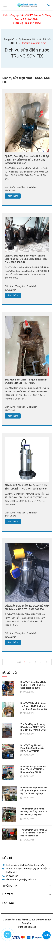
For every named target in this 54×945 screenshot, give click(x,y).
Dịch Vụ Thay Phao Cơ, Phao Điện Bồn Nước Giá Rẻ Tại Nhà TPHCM (32, 748)
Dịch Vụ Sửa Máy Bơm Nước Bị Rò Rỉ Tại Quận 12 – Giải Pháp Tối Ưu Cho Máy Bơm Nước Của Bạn (27, 159)
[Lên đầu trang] (46, 923)
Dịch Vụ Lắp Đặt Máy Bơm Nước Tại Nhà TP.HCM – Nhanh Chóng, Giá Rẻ (33, 769)
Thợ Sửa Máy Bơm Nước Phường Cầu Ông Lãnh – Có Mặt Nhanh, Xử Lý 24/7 (33, 812)
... (41, 661)
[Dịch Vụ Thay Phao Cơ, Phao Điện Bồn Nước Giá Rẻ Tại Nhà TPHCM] (8, 751)
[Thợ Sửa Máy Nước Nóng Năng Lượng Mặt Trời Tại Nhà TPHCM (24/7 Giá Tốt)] (7, 730)
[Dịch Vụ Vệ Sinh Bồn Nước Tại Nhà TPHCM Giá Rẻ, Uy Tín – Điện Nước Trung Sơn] (8, 709)
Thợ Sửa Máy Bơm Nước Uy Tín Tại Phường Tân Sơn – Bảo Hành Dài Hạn (33, 833)
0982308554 (12, 876)
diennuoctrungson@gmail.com (21, 879)
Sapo (33, 927)
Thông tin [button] (10, 885)
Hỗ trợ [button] (7, 894)
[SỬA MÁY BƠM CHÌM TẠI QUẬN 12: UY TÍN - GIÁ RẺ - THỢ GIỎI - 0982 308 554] (27, 459)
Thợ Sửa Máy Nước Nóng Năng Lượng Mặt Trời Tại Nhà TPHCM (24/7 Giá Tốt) (33, 727)
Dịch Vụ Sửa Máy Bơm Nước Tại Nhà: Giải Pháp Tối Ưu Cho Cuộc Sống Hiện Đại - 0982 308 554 (26, 259)
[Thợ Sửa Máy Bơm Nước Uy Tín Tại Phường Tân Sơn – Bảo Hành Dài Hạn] (9, 834)
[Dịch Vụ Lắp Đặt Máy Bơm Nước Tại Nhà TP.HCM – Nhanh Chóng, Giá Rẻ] (8, 772)
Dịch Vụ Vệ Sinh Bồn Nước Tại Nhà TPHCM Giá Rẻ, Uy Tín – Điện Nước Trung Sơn (33, 706)
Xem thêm (13, 196)
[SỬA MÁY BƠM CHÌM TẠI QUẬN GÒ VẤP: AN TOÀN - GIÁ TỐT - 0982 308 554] (27, 572)
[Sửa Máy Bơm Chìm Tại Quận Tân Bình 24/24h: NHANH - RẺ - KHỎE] (27, 346)
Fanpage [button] (8, 902)
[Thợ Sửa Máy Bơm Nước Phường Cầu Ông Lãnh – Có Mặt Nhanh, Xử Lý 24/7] (9, 815)
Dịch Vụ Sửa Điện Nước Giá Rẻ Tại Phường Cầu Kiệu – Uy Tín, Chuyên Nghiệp (33, 790)
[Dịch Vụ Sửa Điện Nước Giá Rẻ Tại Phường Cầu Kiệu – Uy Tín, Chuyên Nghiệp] (9, 793)
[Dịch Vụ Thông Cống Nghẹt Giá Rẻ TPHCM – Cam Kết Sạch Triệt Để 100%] (8, 688)
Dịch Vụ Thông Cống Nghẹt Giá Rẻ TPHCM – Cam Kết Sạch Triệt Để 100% (33, 685)
